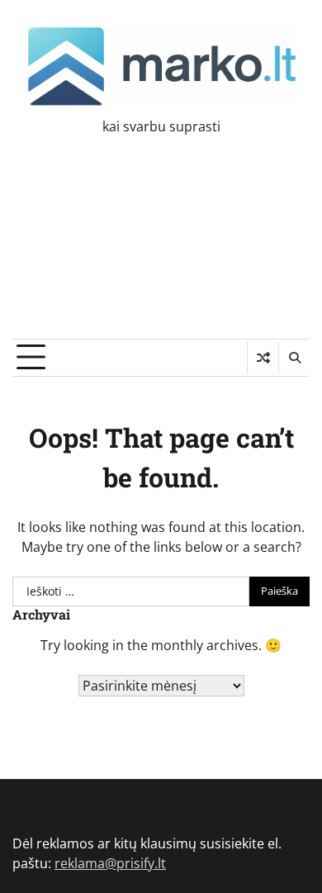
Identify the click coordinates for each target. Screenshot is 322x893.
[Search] (294, 357)
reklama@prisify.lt (110, 863)
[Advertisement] (161, 249)
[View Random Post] (263, 357)
